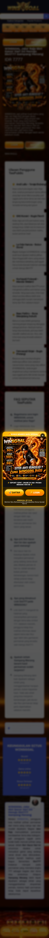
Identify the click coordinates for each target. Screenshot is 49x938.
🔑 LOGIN (35, 492)
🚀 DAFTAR (14, 492)
